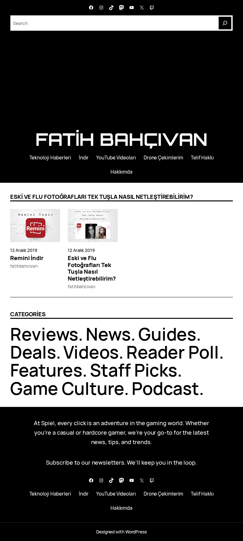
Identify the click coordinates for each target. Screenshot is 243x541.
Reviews (44, 334)
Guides (167, 334)
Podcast (165, 388)
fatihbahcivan (24, 266)
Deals (33, 352)
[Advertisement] (121, 83)
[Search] (225, 23)
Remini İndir (26, 258)
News (108, 334)
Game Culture (67, 388)
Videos (90, 352)
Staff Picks (133, 370)
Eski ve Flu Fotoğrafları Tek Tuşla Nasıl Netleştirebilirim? (92, 268)
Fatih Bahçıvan (121, 139)
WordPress (136, 532)
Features (46, 370)
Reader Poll (172, 352)
